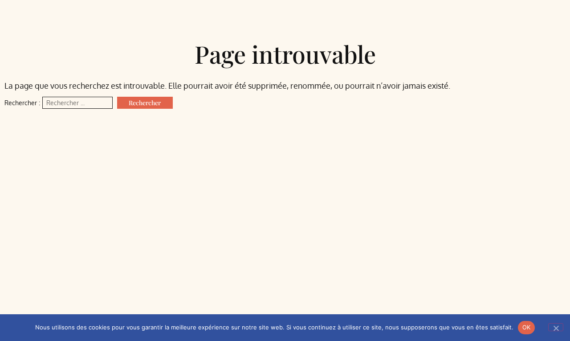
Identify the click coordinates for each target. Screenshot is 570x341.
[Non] (555, 327)
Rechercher (145, 103)
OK (526, 327)
